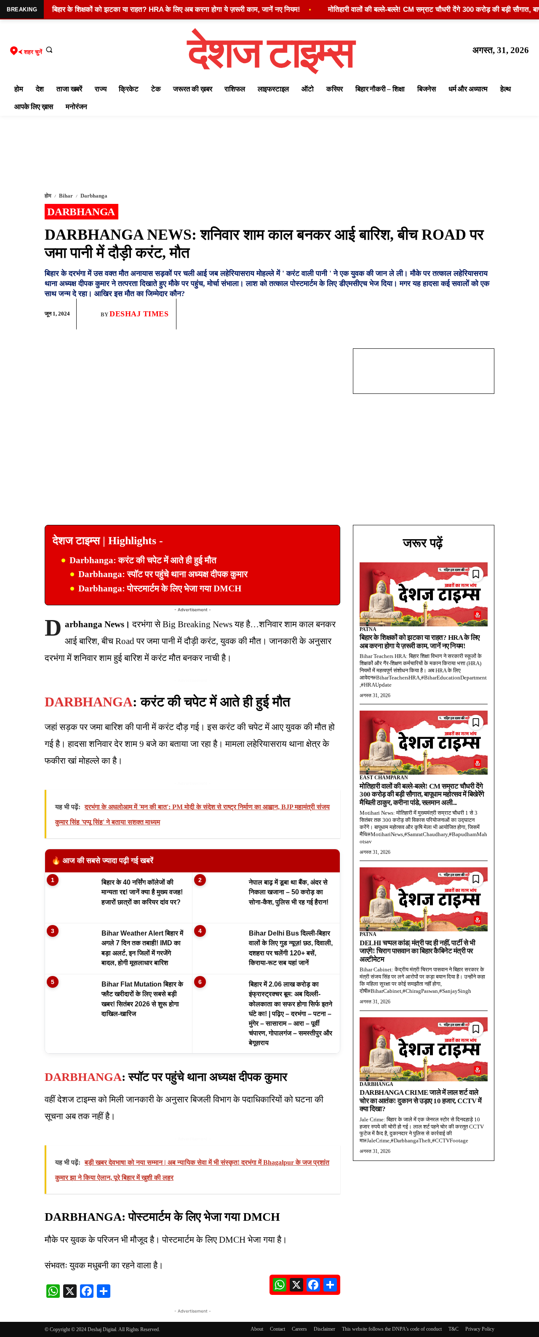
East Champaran (384, 778)
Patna (368, 629)
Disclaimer (324, 1329)
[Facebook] (427, 314)
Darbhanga (93, 196)
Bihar (66, 196)
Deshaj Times (138, 314)
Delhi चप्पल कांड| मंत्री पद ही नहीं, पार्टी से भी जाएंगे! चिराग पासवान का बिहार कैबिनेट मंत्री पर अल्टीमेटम (417, 951)
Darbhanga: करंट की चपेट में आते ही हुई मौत (142, 560)
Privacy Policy (479, 1329)
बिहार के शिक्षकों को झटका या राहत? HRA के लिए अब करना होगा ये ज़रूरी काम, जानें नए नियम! (420, 642)
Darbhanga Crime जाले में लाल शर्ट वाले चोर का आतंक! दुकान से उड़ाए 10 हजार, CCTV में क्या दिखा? (420, 1100)
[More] (485, 314)
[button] (49, 49)
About (257, 1329)
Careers (299, 1329)
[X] (465, 314)
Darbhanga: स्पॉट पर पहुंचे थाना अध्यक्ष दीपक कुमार (163, 574)
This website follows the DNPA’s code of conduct (392, 1329)
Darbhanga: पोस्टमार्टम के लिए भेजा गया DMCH (159, 588)
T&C (453, 1329)
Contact (277, 1329)
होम (48, 196)
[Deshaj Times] (92, 314)
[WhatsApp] (446, 314)
